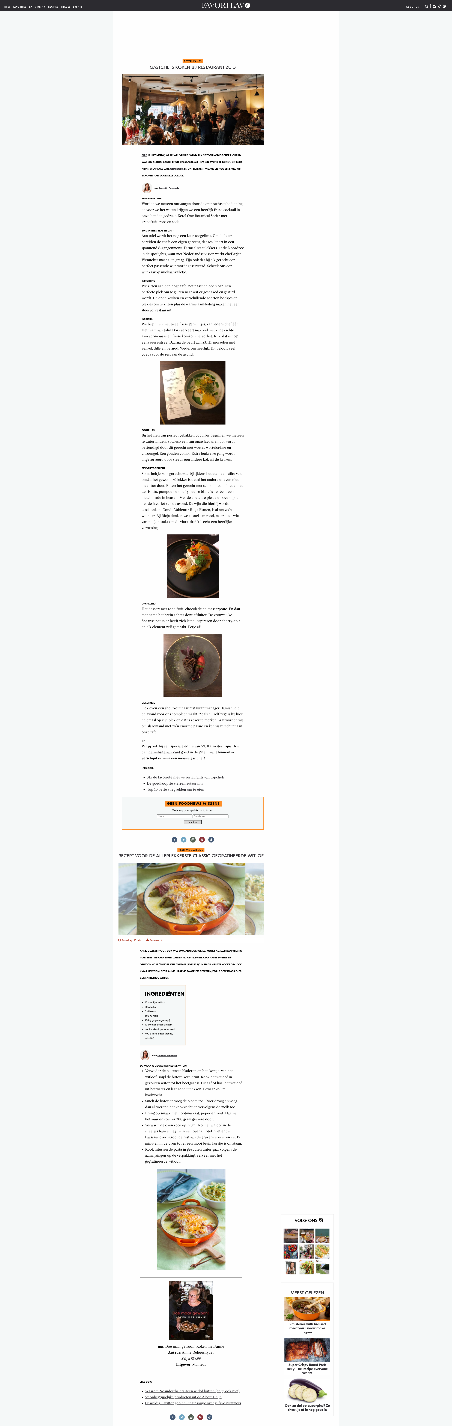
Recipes (53, 7)
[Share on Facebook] (174, 841)
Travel (65, 7)
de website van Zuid (164, 752)
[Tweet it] (183, 841)
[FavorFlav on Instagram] (434, 6)
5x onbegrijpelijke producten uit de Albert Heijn (183, 1397)
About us (412, 7)
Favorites (19, 7)
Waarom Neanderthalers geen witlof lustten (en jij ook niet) (192, 1391)
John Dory (176, 168)
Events (78, 7)
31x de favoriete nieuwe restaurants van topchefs (186, 777)
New (7, 7)
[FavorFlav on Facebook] (430, 6)
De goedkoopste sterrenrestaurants (175, 783)
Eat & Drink (37, 7)
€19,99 (196, 1358)
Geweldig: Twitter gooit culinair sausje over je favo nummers (193, 1403)
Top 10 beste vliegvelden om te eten (175, 789)
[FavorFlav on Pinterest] (444, 6)
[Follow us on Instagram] (193, 841)
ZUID (144, 155)
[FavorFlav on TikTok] (439, 6)
